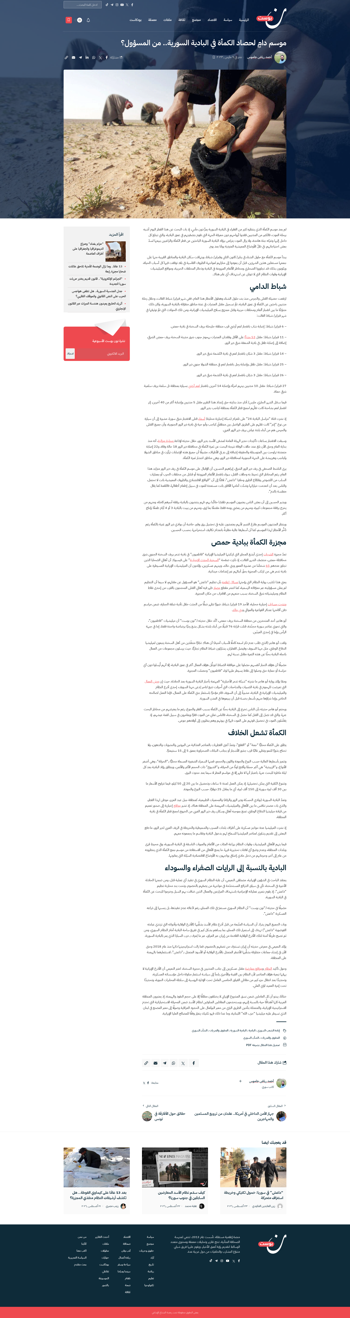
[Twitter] (127, 4)
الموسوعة (104, 1278)
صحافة (126, 1244)
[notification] (88, 20)
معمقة (152, 19)
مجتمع (196, 19)
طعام (127, 1278)
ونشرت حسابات (277, 604)
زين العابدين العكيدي (263, 1206)
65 (268, 565)
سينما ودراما (124, 1271)
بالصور (105, 1285)
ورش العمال (152, 681)
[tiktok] (211, 1261)
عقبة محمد (191, 1206)
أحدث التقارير (102, 1237)
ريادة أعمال (124, 1258)
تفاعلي (105, 1271)
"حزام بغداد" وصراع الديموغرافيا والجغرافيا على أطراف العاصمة (88, 249)
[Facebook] (132, 4)
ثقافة (181, 19)
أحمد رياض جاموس (259, 57)
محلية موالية (166, 440)
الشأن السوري (199, 1030)
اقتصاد (212, 19)
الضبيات (268, 554)
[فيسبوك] (148, 1083)
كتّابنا (83, 1244)
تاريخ (151, 1264)
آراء (152, 1258)
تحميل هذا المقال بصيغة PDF (263, 1045)
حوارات (105, 1258)
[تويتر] (144, 1083)
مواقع (177, 805)
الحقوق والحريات (218, 1030)
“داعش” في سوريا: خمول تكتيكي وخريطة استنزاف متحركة (253, 1195)
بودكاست (135, 19)
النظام (268, 968)
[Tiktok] (106, 4)
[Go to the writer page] (281, 1083)
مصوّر (216, 587)
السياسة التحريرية (77, 1258)
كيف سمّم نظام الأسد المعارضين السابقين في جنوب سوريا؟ (181, 1195)
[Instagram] (117, 4)
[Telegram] (111, 4)
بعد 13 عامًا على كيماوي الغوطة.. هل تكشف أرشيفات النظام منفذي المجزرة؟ (98, 1195)
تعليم (151, 1278)
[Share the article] (107, 57)
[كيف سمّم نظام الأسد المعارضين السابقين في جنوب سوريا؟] (175, 1167)
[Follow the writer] (240, 1081)
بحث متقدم (80, 1264)
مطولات (105, 1251)
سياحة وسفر (124, 1264)
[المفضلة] (69, 20)
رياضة (151, 1271)
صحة (127, 1285)
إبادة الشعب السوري (268, 1030)
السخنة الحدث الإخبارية (204, 560)
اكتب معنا (81, 1251)
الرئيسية (244, 19)
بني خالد (237, 610)
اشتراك (70, 353)
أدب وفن (125, 1251)
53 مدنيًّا (249, 337)
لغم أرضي (194, 385)
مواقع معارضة (253, 968)
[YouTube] (122, 4)
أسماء (201, 418)
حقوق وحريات (146, 1251)
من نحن (82, 1237)
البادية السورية (238, 1030)
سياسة (228, 19)
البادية (252, 1030)
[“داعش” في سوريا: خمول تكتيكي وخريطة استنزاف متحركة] (253, 1167)
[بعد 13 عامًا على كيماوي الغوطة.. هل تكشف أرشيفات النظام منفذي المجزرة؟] (97, 1167)
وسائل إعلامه (230, 582)
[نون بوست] (271, 20)
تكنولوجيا (149, 1285)
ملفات (167, 19)
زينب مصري (112, 1206)
